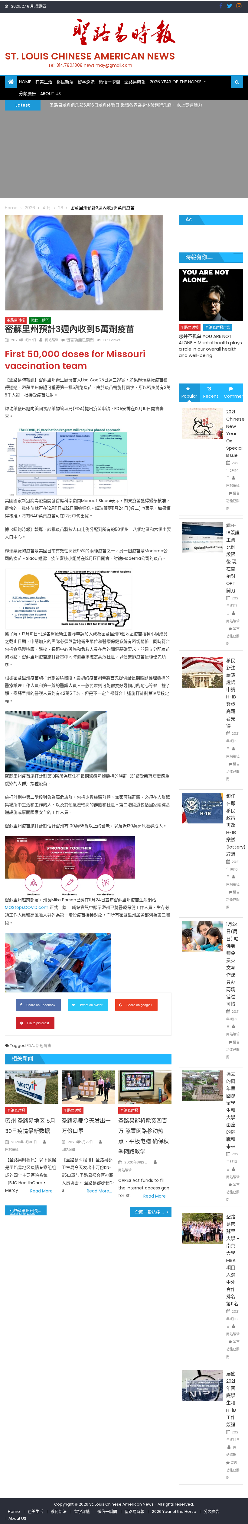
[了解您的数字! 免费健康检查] (211, 291)
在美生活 (43, 82)
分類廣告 (27, 94)
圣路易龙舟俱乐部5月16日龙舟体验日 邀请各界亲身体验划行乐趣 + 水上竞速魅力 (126, 104)
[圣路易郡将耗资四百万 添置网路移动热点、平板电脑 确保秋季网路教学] (144, 1087)
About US (50, 94)
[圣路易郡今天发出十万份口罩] (88, 1087)
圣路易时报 (16, 320)
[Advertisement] (124, 156)
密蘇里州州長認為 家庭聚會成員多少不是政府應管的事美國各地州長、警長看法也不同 (28, 1211)
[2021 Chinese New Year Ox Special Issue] (202, 423)
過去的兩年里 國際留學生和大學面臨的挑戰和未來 (230, 1110)
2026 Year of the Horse (175, 82)
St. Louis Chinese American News (90, 56)
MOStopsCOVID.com (26, 907)
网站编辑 (51, 340)
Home (25, 82)
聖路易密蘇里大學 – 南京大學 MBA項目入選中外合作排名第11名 (233, 1260)
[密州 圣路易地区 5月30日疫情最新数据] (31, 1087)
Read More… (42, 1191)
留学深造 (86, 82)
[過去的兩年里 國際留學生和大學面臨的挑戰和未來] (202, 1086)
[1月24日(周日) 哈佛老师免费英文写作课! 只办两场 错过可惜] (202, 936)
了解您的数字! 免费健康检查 (207, 335)
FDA (30, 1045)
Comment (233, 396)
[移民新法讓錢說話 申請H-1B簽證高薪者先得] (202, 672)
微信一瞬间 (40, 320)
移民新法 (65, 82)
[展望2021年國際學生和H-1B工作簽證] (202, 1385)
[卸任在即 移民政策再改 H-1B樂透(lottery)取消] (202, 807)
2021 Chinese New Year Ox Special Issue (235, 433)
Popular (189, 396)
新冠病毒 (43, 1045)
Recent (210, 396)
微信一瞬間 (109, 82)
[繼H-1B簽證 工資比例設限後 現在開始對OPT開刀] (202, 537)
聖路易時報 (134, 82)
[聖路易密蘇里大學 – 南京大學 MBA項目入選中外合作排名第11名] (202, 1228)
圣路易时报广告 (218, 319)
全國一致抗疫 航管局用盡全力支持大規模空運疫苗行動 (153, 1212)
